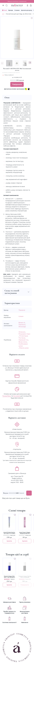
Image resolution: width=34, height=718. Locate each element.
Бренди (10, 10)
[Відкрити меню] (3, 5)
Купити (9, 541)
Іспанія (21, 316)
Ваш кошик (31, 5)
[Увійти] (27, 5)
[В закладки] (32, 18)
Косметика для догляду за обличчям (18, 14)
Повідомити (17, 84)
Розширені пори (24, 334)
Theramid (22, 310)
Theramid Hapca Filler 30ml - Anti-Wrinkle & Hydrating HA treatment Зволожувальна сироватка (9, 577)
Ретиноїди (22, 327)
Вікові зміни (23, 342)
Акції (5, 10)
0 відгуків (21, 80)
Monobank (16, 396)
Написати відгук (29, 493)
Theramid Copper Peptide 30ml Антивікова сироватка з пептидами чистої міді (25, 577)
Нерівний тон (23, 340)
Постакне (22, 338)
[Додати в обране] (15, 515)
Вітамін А (22, 323)
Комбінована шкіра (23, 345)
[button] (30, 62)
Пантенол (22, 325)
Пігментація (23, 336)
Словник (17, 10)
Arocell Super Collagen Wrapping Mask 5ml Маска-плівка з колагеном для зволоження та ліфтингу (25, 533)
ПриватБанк (6, 396)
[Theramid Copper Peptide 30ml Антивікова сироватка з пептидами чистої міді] (25, 566)
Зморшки (22, 332)
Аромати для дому (26, 10)
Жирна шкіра (24, 348)
